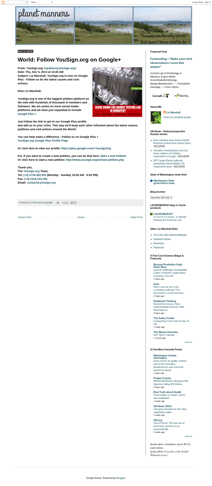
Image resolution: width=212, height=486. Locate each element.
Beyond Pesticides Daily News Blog (167, 265)
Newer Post (24, 217)
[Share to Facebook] (72, 202)
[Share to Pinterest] (75, 202)
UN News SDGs (162, 406)
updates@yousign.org (60, 68)
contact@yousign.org (41, 182)
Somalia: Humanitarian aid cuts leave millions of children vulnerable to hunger (170, 153)
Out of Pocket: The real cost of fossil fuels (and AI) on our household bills (168, 426)
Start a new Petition (113, 156)
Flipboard (158, 247)
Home (81, 217)
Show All (188, 342)
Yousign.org (31, 171)
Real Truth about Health (167, 392)
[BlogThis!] (66, 202)
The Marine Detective (165, 332)
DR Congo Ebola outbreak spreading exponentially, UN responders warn (169, 163)
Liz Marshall (173, 112)
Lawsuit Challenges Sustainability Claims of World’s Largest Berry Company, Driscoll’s (170, 273)
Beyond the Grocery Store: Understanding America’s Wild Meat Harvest (168, 307)
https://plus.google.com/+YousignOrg (86, 148)
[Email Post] (57, 202)
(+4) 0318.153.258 (35, 178)
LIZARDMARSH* (163, 214)
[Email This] (63, 202)
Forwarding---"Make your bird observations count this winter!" (171, 63)
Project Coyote (162, 378)
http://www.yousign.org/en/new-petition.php (95, 159)
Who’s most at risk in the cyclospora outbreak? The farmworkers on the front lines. (168, 290)
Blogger (121, 478)
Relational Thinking (164, 301)
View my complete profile (177, 117)
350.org (157, 420)
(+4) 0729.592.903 (34, 175)
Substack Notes (162, 239)
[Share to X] (69, 202)
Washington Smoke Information (164, 356)
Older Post (136, 217)
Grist (156, 284)
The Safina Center (164, 318)
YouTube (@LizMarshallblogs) (170, 235)
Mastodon (158, 243)
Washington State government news (164, 181)
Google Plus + (27, 113)
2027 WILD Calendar (164, 335)
